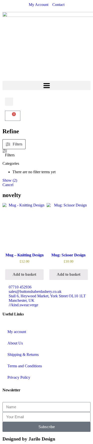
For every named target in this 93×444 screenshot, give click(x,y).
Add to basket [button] (24, 274)
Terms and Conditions (24, 366)
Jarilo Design (42, 439)
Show (9, 180)
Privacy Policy (18, 377)
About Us (15, 343)
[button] (46, 85)
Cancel (7, 185)
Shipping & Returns (23, 354)
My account (16, 332)
